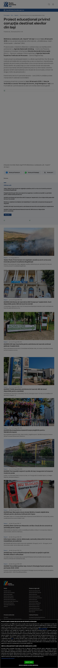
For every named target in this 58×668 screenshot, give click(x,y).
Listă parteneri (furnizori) (7, 658)
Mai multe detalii (43, 628)
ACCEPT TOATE (29, 662)
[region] (29, 643)
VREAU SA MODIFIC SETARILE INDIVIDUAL (28, 665)
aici (12, 638)
